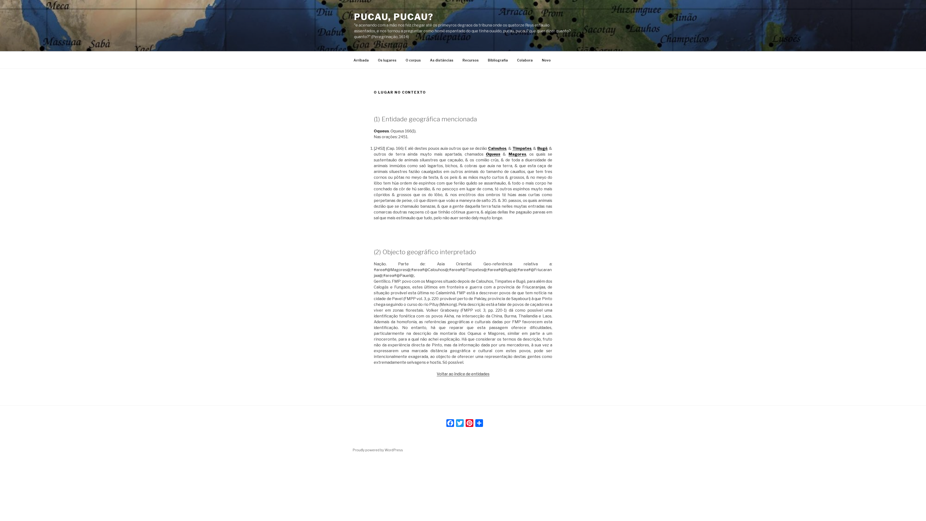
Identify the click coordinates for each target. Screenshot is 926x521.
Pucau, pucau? (393, 17)
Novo (546, 60)
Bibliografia (498, 60)
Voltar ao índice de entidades (463, 374)
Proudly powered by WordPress (378, 450)
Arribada (361, 60)
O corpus (413, 60)
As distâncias (441, 60)
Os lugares (387, 60)
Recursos (471, 60)
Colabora (525, 60)
